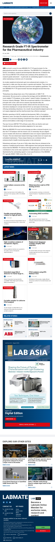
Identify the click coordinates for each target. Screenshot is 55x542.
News (17, 512)
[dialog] (27, 529)
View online (9, 419)
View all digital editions (26, 424)
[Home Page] (8, 3)
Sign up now (43, 3)
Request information (10, 63)
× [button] (53, 517)
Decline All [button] (43, 530)
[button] (19, 540)
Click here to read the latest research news (13, 7)
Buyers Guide (19, 511)
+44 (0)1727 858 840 (9, 510)
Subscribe (18, 514)
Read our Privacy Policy (19, 532)
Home (17, 509)
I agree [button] (43, 527)
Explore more (6, 464)
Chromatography (44, 56)
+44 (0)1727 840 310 (9, 514)
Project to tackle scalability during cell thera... (37, 7)
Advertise (18, 516)
